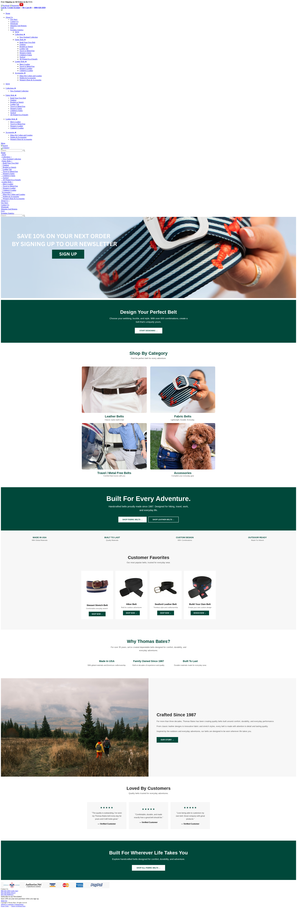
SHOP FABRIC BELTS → (132, 520)
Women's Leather (25, 68)
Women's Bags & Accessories (30, 80)
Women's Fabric (25, 53)
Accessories (6, 192)
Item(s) (6, 148)
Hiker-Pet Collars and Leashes (30, 76)
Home (8, 13)
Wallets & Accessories (27, 78)
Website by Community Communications (12, 904)
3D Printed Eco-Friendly (28, 59)
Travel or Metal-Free (27, 51)
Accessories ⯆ (20, 73)
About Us (9, 17)
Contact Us (14, 21)
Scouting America (16, 30)
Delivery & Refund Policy (18, 906)
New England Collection (28, 37)
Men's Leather (24, 64)
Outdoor (22, 44)
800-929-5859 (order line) (9, 891)
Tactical (22, 57)
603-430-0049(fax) (7, 894)
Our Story (14, 19)
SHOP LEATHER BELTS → (163, 520)
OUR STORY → (167, 740)
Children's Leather (26, 71)
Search (5, 146)
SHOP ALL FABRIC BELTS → (148, 868)
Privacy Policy (5, 906)
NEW (17, 32)
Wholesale (14, 24)
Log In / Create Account (10, 8)
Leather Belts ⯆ (21, 62)
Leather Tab (23, 49)
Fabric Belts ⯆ (20, 40)
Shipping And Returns (18, 26)
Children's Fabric (25, 55)
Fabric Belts (6, 161)
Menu (3, 143)
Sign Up (4, 901)
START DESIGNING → (148, 331)
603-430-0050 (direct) (8, 893)
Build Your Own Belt (27, 42)
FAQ (12, 28)
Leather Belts (6, 182)
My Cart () (27, 8)
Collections (5, 157)
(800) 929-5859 (39, 8)
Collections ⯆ (20, 34)
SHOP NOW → (97, 614)
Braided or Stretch (26, 47)
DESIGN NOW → (200, 613)
